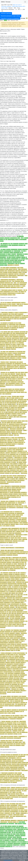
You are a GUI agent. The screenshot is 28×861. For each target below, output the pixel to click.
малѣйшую (25, 233)
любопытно (15, 277)
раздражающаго (4, 335)
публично (7, 212)
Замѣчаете (8, 459)
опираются (5, 176)
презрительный (7, 489)
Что (24, 290)
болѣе (6, 269)
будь (23, 495)
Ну (1, 323)
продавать (12, 372)
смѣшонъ (2, 452)
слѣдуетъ (5, 186)
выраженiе (2, 220)
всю (17, 327)
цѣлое (22, 293)
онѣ (18, 368)
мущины (23, 572)
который (7, 552)
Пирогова (13, 349)
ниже (20, 87)
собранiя (10, 518)
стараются (8, 71)
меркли (10, 439)
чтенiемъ (25, 104)
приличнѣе (25, 249)
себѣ (7, 226)
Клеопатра (9, 284)
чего (22, 398)
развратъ (21, 336)
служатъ (9, 117)
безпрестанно (3, 442)
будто (23, 528)
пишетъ (10, 389)
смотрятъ (11, 139)
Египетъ (18, 383)
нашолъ (23, 302)
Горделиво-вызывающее (6, 460)
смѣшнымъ (13, 452)
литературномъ (16, 209)
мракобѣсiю (18, 157)
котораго (20, 245)
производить (3, 307)
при (25, 111)
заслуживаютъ (4, 246)
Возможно (19, 254)
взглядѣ (4, 457)
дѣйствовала (24, 560)
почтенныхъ (20, 39)
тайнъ (7, 536)
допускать (7, 238)
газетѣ (19, 210)
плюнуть (21, 46)
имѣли (7, 516)
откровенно (9, 131)
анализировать (4, 274)
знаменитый (13, 52)
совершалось (6, 291)
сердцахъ (2, 177)
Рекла (2, 310)
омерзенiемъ (17, 120)
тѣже (18, 365)
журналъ (19, 52)
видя (21, 116)
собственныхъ (20, 480)
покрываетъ (16, 336)
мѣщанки (2, 409)
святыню (21, 145)
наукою (10, 353)
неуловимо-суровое (11, 444)
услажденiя (19, 341)
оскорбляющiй (13, 203)
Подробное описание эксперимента (10, 18)
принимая (10, 442)
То (1, 191)
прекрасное (13, 580)
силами (12, 129)
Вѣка (25, 272)
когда (8, 65)
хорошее (22, 559)
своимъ (8, 430)
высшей (8, 579)
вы (25, 336)
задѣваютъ (20, 176)
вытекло (20, 260)
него (1, 314)
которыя (12, 317)
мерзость (21, 327)
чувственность (13, 335)
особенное (16, 331)
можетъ (17, 265)
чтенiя (9, 359)
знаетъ (17, 68)
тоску (10, 346)
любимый (8, 67)
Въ (16, 50)
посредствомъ (3, 359)
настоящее (3, 55)
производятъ (3, 324)
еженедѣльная (22, 91)
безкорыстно (3, 117)
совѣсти (7, 545)
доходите (25, 404)
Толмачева (17, 100)
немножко (23, 270)
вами (12, 297)
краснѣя (2, 577)
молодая (10, 494)
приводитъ (18, 565)
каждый (2, 169)
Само (2, 228)
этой (16, 210)
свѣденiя (20, 96)
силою (1, 65)
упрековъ (9, 163)
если (24, 251)
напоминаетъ (22, 318)
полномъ (25, 457)
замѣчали (4, 137)
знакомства (3, 353)
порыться (17, 270)
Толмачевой (7, 192)
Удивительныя (10, 366)
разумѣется (10, 228)
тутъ (4, 525)
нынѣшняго (21, 93)
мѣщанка (24, 401)
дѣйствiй (25, 539)
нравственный (21, 356)
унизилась (2, 399)
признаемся (3, 131)
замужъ (14, 378)
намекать (2, 215)
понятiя (16, 366)
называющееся (4, 70)
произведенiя (7, 105)
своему (14, 462)
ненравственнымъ (4, 82)
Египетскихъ (21, 335)
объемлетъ (14, 310)
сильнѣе (23, 185)
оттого (21, 524)
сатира (24, 456)
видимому (5, 111)
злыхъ (1, 81)
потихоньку (4, 318)
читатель (11, 530)
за (9, 79)
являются (19, 465)
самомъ (4, 198)
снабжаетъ (22, 433)
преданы (2, 128)
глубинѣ (9, 149)
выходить (14, 93)
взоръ (1, 489)
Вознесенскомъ (19, 385)
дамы (1, 574)
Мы (1, 126)
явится (11, 585)
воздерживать (20, 161)
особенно (8, 302)
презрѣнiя (23, 492)
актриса (17, 410)
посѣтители (12, 516)
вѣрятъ (2, 140)
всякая (4, 465)
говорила (4, 570)
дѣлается (12, 591)
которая (26, 160)
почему (26, 238)
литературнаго (4, 518)
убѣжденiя (20, 214)
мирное (11, 269)
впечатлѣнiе (6, 305)
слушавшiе (15, 518)
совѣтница (22, 389)
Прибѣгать (10, 182)
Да (17, 462)
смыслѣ (8, 425)
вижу (10, 586)
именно (21, 567)
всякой (6, 140)
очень (7, 126)
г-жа (13, 100)
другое (14, 404)
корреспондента (17, 207)
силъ (4, 81)
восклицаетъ (3, 356)
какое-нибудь (11, 239)
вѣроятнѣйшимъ (10, 547)
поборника (17, 552)
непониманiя (3, 154)
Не (10, 204)
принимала (15, 218)
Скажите (3, 297)
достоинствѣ (11, 146)
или (18, 153)
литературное (11, 270)
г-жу (13, 230)
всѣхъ (10, 310)
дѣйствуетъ (3, 185)
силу (26, 174)
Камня (22, 29)
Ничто (2, 61)
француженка (12, 402)
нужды (1, 230)
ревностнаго (3, 114)
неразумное (17, 166)
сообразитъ (12, 501)
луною (13, 61)
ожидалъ (14, 415)
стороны (8, 249)
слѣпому (13, 180)
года (26, 93)
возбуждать (23, 165)
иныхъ (17, 470)
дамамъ (15, 463)
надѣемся (22, 263)
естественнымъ (8, 541)
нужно (12, 331)
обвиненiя (2, 195)
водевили (23, 577)
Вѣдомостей (3, 209)
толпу (17, 495)
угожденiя (4, 157)
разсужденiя (11, 279)
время (21, 50)
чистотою (20, 119)
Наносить (3, 222)
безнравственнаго (8, 368)
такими (24, 462)
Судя (2, 545)
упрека (6, 568)
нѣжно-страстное (19, 442)
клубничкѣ (2, 349)
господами (3, 463)
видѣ (1, 112)
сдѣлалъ (18, 191)
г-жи (7, 351)
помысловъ (3, 482)
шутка (1, 428)
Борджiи (2, 413)
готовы (16, 128)
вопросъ (11, 53)
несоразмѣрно (10, 185)
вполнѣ (11, 74)
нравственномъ (4, 146)
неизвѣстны (7, 524)
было (16, 65)
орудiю (20, 182)
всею (7, 128)
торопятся (2, 143)
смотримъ (23, 576)
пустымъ (16, 82)
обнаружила (8, 94)
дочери (5, 46)
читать (7, 463)
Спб (23, 207)
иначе (10, 521)
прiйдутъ (9, 365)
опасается (2, 363)
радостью (2, 344)
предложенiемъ (16, 486)
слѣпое (12, 166)
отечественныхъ (4, 42)
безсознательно (8, 262)
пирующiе (8, 339)
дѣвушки (8, 377)
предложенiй (6, 317)
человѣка (17, 146)
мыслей (23, 326)
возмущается (3, 341)
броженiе (13, 327)
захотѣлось (24, 269)
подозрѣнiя (18, 132)
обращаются (3, 182)
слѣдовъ (18, 531)
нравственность (17, 126)
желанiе (2, 270)
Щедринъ (20, 451)
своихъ (15, 480)
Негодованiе (4, 49)
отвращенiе (12, 169)
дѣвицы (6, 574)
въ (7, 31)
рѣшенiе (2, 57)
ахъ (19, 439)
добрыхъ (2, 120)
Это (2, 572)
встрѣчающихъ (4, 122)
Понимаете (21, 399)
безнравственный (12, 73)
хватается (8, 344)
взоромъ (24, 494)
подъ (10, 61)
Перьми (15, 99)
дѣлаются (16, 317)
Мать (2, 46)
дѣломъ (21, 186)
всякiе (12, 465)
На (7, 257)
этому (16, 182)
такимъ (11, 120)
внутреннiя (22, 274)
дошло (1, 99)
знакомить (7, 358)
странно (11, 572)
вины (18, 238)
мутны (19, 537)
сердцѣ (6, 123)
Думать (14, 231)
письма (20, 432)
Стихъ (2, 486)
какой (3, 194)
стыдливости (3, 107)
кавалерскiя (14, 214)
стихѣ (17, 506)
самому (13, 479)
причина (21, 160)
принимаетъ (3, 79)
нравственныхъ (8, 153)
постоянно (2, 71)
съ (24, 49)
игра (13, 533)
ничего (14, 290)
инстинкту (18, 180)
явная (10, 533)
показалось (5, 277)
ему (18, 318)
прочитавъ (11, 513)
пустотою (24, 346)
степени (7, 194)
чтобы (4, 333)
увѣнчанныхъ (10, 40)
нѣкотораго (3, 97)
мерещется (12, 380)
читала (22, 100)
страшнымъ (3, 179)
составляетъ (8, 145)
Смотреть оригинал (6, 13)
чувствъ (24, 341)
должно (2, 440)
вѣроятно (24, 519)
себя (18, 346)
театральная (6, 511)
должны (12, 174)
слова (20, 231)
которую (25, 338)
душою (11, 128)
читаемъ (10, 574)
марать (20, 222)
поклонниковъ (3, 491)
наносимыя (12, 151)
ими (1, 123)
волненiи (2, 459)
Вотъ (9, 415)
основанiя (24, 204)
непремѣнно (3, 365)
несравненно (15, 87)
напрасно (17, 467)
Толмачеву (17, 230)
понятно (26, 524)
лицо (8, 172)
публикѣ (18, 71)
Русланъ (23, 37)
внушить (14, 71)
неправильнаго (15, 206)
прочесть (2, 580)
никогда (17, 131)
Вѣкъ (5, 33)
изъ (5, 40)
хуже (1, 375)
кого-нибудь (8, 183)
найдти (8, 333)
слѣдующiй (7, 486)
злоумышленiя (14, 258)
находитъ (4, 293)
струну (13, 176)
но (27, 168)
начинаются (3, 281)
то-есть (20, 77)
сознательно (3, 562)
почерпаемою (7, 224)
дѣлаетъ (9, 432)
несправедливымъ (4, 188)
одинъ (2, 40)
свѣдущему (3, 58)
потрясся (17, 511)
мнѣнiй (18, 29)
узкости (2, 153)
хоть (11, 333)
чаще (16, 185)
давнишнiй (19, 53)
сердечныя (11, 274)
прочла (22, 281)
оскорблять (17, 234)
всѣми (8, 129)
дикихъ (2, 262)
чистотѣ (4, 149)
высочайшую (15, 145)
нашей (10, 91)
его (6, 52)
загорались (3, 439)
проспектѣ (2, 386)
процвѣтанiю (3, 129)
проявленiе (18, 79)
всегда (22, 183)
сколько (10, 294)
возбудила (7, 39)
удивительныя (20, 513)
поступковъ (3, 156)
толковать (24, 217)
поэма (19, 37)
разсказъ (23, 501)
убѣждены (5, 243)
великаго (9, 582)
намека (10, 542)
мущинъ (7, 470)
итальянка (21, 402)
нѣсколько (13, 29)
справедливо (15, 375)
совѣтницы (3, 410)
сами (4, 126)
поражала (2, 148)
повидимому (14, 249)
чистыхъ (15, 539)
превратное (22, 324)
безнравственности (5, 96)
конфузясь (17, 574)
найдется (2, 470)
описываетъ (23, 452)
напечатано (7, 210)
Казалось (2, 53)
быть (15, 194)
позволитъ (2, 226)
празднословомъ (23, 82)
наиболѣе (24, 65)
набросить (13, 233)
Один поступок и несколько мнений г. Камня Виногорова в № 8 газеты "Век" (13, 6)
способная (17, 165)
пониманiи (15, 168)
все (18, 114)
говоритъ (20, 290)
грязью (2, 224)
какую (22, 174)
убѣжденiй (16, 149)
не (6, 50)
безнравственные (4, 576)
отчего (10, 231)
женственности (24, 552)
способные (15, 471)
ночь (9, 300)
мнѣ (3, 524)
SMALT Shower (5, 2)
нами (1, 585)
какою (13, 142)
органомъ (2, 52)
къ (22, 169)
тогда (20, 149)
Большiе (3, 437)
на (12, 46)
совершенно (13, 382)
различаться (7, 168)
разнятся (21, 74)
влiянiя (24, 84)
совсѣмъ (9, 404)
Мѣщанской (9, 385)
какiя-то (9, 214)
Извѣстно (3, 36)
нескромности (23, 585)
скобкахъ (10, 435)
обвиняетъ (21, 479)
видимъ (15, 156)
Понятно (3, 362)
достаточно (15, 55)
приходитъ (9, 564)
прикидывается (15, 528)
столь (15, 53)
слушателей (20, 215)
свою (7, 346)
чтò (21, 143)
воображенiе (3, 507)
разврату (19, 140)
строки (2, 515)
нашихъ (6, 354)
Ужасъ (6, 336)
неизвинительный (4, 203)
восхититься (8, 119)
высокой (17, 117)
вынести (22, 368)
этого (10, 160)
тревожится (3, 468)
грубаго (23, 153)
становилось (15, 135)
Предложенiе (3, 315)
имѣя (12, 204)
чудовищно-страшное (14, 424)
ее (23, 42)
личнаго (15, 475)
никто (9, 226)
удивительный (14, 356)
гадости (10, 140)
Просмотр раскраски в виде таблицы (10, 15)
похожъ (9, 449)
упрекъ (17, 172)
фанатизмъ (3, 166)
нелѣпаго (11, 154)
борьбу (21, 338)
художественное (21, 580)
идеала (20, 122)
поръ (4, 50)
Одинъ (2, 29)
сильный (2, 473)
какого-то (19, 456)
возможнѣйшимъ (19, 547)
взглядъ (2, 108)
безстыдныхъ (13, 553)
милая (24, 427)
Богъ (13, 68)
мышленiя (6, 260)
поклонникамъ (12, 217)
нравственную (15, 338)
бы (5, 53)
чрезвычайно (3, 449)
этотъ (18, 287)
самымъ (2, 541)
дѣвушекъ (10, 354)
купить (2, 286)
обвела (2, 495)
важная (17, 160)
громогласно (16, 284)
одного (14, 341)
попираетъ (14, 413)
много (10, 475)
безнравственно (11, 409)
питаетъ (6, 169)
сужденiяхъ (3, 477)
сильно (2, 251)
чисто (5, 270)
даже (23, 132)
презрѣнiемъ (16, 137)
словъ (11, 207)
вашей (10, 406)
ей (6, 116)
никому (2, 265)
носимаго (25, 122)
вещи (7, 108)
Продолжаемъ (10, 482)
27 (6, 99)
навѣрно (8, 497)
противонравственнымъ (11, 77)
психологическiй (19, 550)
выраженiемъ (17, 492)
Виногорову (4, 380)
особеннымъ (20, 382)
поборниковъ (24, 148)
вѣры (17, 559)
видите (22, 291)
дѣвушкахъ (22, 366)
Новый (2, 91)
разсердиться (3, 255)
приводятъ (7, 327)
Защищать (23, 230)
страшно (21, 135)
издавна (14, 36)
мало (24, 57)
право (16, 239)
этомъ (20, 73)
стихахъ (13, 304)
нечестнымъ (13, 188)
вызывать (24, 182)
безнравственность (14, 49)
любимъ (11, 126)
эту (14, 46)
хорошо (9, 440)
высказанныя (7, 567)
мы (23, 126)
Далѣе (24, 430)
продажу (8, 320)
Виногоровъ (12, 191)
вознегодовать (8, 251)
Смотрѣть (9, 236)
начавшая (8, 93)
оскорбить (8, 143)
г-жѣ (3, 192)
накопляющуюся (4, 329)
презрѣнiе (18, 169)
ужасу (16, 312)
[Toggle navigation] (25, 2)
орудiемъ (8, 179)
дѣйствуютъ (17, 179)
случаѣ (2, 241)
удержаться (3, 132)
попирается (14, 105)
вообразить (7, 539)
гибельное (12, 79)
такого (2, 105)
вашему (6, 407)
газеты (2, 33)
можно (2, 168)
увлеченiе (23, 166)
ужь (21, 586)
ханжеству (10, 157)
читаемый (2, 67)
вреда (5, 265)
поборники (22, 137)
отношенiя (14, 215)
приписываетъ (16, 425)
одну (12, 286)
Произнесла (4, 421)
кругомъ (19, 489)
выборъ (11, 568)
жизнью (15, 353)
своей (11, 545)
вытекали (20, 151)
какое (1, 305)
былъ (8, 52)
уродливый (3, 257)
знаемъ (8, 422)
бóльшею (22, 63)
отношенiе (2, 516)
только (5, 76)
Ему (7, 383)
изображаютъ (8, 456)
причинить (10, 265)
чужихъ (26, 154)
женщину (10, 457)
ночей (17, 286)
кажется (8, 161)
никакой (26, 228)
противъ (2, 183)
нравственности (16, 112)
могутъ (11, 194)
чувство (23, 105)
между (25, 74)
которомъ (4, 284)
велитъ (9, 46)
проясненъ (21, 55)
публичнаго (3, 555)
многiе (9, 36)
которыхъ (10, 451)
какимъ (10, 137)
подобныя (8, 222)
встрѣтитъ (21, 243)
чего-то (14, 342)
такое (22, 68)
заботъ (8, 112)
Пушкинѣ (11, 63)
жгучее (2, 444)
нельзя (10, 111)
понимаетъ (19, 422)
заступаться (7, 230)
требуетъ (6, 342)
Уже (16, 37)
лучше (19, 192)
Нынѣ (2, 63)
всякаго (9, 258)
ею (11, 567)
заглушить (2, 346)
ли (23, 254)
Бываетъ (18, 374)
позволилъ (19, 428)
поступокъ (7, 29)
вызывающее (22, 218)
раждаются (5, 314)
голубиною (14, 119)
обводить (2, 522)
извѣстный (18, 487)
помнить (17, 174)
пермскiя (12, 524)
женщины (15, 555)
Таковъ (2, 550)
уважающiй (15, 226)
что (7, 36)
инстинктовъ (3, 263)
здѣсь (9, 528)
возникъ (16, 63)
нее (18, 233)
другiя (16, 314)
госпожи (25, 215)
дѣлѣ (8, 198)
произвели (14, 305)
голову (15, 365)
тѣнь (6, 234)
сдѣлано (23, 257)
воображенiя (10, 534)
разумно (9, 562)
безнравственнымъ (5, 37)
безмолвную (13, 495)
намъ (4, 161)
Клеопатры (18, 217)
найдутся (9, 471)
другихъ (14, 143)
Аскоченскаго (23, 70)
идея (13, 165)
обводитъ (14, 489)
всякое (19, 105)
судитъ (2, 479)
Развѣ (18, 304)
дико (21, 579)
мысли (26, 365)
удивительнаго (12, 275)
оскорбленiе (15, 122)
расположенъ (23, 312)
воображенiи (13, 329)
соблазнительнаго (16, 302)
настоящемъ (23, 239)
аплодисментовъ (4, 498)
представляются (4, 537)
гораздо (20, 249)
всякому (17, 57)
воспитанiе (20, 351)
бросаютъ (2, 172)
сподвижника (3, 418)
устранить (14, 114)
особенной (16, 585)
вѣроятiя (13, 374)
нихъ (11, 336)
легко (23, 139)
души (9, 142)
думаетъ (20, 347)
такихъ (4, 112)
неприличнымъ (11, 293)
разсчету (20, 378)
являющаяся (23, 410)
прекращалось (11, 50)
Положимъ (3, 448)
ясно (14, 57)
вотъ (24, 102)
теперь (8, 57)
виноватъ (4, 323)
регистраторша (15, 401)
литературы (15, 91)
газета (1, 93)
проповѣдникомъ (19, 198)
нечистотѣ (10, 480)
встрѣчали (9, 134)
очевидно (21, 85)
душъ (6, 120)
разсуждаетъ (3, 530)
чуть (1, 593)
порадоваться (16, 116)
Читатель (3, 501)
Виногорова (3, 31)
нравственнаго (18, 84)
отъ (7, 132)
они (26, 139)
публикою (14, 67)
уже (11, 55)
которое (13, 257)
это (6, 239)
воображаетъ (18, 363)
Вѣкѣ (17, 97)
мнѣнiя (1, 567)
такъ (17, 362)
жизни (9, 286)
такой (17, 255)
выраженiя (23, 454)
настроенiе (22, 331)
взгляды (24, 459)
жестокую (8, 338)
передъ (6, 390)
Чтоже (1, 368)
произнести (14, 287)
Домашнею (11, 70)
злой (1, 494)
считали (18, 36)
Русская (3, 389)
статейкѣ (5, 272)
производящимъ (5, 84)
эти (16, 513)
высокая (11, 399)
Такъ (7, 85)
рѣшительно (3, 231)
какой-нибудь (20, 407)
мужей (25, 39)
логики (22, 531)
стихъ (21, 287)
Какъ (9, 116)
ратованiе (19, 134)
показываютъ (11, 383)
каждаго (2, 145)
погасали (15, 439)
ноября (9, 99)
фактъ (26, 582)
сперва (11, 252)
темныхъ (24, 79)
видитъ (15, 530)
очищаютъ (15, 326)
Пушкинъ (25, 71)
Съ (1, 249)
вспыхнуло (6, 252)
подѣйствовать (11, 503)
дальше (10, 290)
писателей (11, 42)
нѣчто (10, 68)
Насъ (22, 146)
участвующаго (10, 97)
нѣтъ (24, 530)
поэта (13, 582)
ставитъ (2, 87)
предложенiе (9, 392)
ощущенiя (20, 314)
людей (17, 139)
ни (13, 65)
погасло (14, 254)
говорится (2, 591)
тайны (17, 524)
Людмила (2, 39)
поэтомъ (12, 37)
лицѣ (5, 104)
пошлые (12, 577)
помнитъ (26, 304)
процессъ (2, 552)
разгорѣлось (20, 507)
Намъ (10, 135)
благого (12, 84)
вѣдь (22, 374)
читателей (2, 85)
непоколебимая (9, 148)
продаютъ (13, 377)
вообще (23, 258)
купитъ (15, 297)
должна (12, 161)
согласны (15, 74)
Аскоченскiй (18, 76)
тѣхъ (1, 50)
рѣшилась (2, 287)
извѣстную (3, 320)
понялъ (2, 462)
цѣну (6, 378)
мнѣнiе (24, 94)
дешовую (2, 378)
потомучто (5, 375)
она (15, 94)
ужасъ (6, 310)
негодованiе (14, 39)
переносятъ (3, 339)
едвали (2, 471)
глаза (6, 437)
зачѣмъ (14, 521)
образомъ (2, 383)
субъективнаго (21, 475)
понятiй (15, 153)
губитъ (1, 354)
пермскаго (18, 516)
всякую (19, 203)
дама (24, 286)
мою (12, 300)
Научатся (3, 372)
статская (16, 389)
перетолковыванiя (18, 154)
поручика (8, 349)
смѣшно (17, 579)
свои (16, 372)
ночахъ (2, 336)
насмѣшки (5, 494)
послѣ (14, 567)
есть (1, 73)
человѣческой (3, 142)
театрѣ (2, 497)
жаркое (14, 134)
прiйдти (15, 111)
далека (17, 562)
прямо (16, 260)
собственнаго (7, 206)
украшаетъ (15, 272)
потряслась (14, 497)
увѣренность (17, 148)
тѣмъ (21, 129)
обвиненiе (21, 236)
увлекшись (3, 430)
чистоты (6, 559)
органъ (6, 91)
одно (24, 315)
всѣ (18, 572)
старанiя (9, 114)
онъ (22, 210)
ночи (20, 102)
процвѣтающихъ (17, 262)
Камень (7, 191)
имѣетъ (2, 239)
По (1, 111)
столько (19, 293)
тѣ (21, 171)
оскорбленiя (3, 151)
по (16, 378)
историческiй (3, 583)
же (15, 81)
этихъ (24, 119)
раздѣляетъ (19, 94)
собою (1, 76)
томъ (10, 76)
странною (21, 342)
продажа (9, 318)
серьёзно (14, 236)
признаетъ (18, 81)
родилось (2, 269)
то (12, 65)
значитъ (2, 238)
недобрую (2, 234)
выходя (10, 378)
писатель (5, 73)
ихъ (12, 149)
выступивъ (12, 198)
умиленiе (21, 111)
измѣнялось (21, 440)
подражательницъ (12, 583)
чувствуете (3, 338)
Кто (22, 238)
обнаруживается (12, 107)
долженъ (2, 503)
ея (26, 128)
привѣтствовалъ (18, 42)
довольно (8, 504)
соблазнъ (7, 473)
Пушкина (23, 36)
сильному (2, 180)
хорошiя (22, 365)
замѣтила (21, 375)
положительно (21, 353)
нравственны (19, 194)
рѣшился (2, 212)
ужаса (1, 134)
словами (21, 477)
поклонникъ (3, 506)
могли (22, 131)
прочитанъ (14, 491)
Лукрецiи (24, 412)
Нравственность (4, 165)
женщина (15, 494)
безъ (5, 258)
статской (19, 409)
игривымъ (12, 430)
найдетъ (11, 416)
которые (24, 171)
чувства (16, 274)
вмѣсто (8, 267)
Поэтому (18, 171)
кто (6, 297)
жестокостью (19, 142)
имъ (25, 363)
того (1, 333)
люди (26, 116)
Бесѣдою (16, 70)
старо (7, 61)
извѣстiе (9, 209)
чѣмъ (5, 65)
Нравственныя (4, 279)
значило (10, 234)
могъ (23, 541)
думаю (19, 415)
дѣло (9, 257)
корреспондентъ (13, 448)
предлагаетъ (23, 284)
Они (11, 177)
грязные (22, 574)
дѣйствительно (4, 492)
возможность (13, 238)
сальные (6, 577)
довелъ (12, 552)
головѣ (21, 224)
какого (13, 473)
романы (18, 576)
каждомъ (19, 591)
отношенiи (24, 191)
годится (13, 407)
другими (16, 477)
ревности (14, 406)
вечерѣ (10, 100)
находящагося (10, 506)
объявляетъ (18, 104)
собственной (16, 224)
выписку (13, 432)
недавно (2, 94)
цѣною (5, 286)
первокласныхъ (18, 40)
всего (7, 160)
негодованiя (13, 267)
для (23, 143)
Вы (19, 291)
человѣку (8, 58)
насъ (1, 252)
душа (20, 339)
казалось (17, 186)
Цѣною (2, 300)
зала (5, 497)
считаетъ (24, 76)
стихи (13, 294)
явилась (2, 390)
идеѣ (26, 117)
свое (18, 50)
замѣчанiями (3, 435)
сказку (17, 46)
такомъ (3, 425)
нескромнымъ (3, 588)
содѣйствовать (22, 128)
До (16, 96)
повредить (2, 116)
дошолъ (17, 473)
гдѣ (10, 281)
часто (16, 151)
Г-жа (13, 281)
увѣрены (10, 468)
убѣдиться (7, 560)
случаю (2, 568)
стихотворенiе (3, 102)
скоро (8, 254)
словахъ (4, 531)
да (12, 385)
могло (22, 114)
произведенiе (3, 582)
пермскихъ (3, 536)
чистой (23, 117)
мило (14, 422)
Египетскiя (15, 102)
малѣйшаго (18, 204)
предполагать (18, 212)
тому (24, 169)
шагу (23, 591)
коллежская (8, 401)
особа (15, 399)
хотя (21, 57)
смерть (19, 344)
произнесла (3, 392)
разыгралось (12, 507)
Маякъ (23, 52)
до (0, 194)
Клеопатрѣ (19, 583)
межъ (9, 297)
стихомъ (2, 44)
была (3, 401)
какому (23, 179)
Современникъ (4, 68)
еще (10, 87)
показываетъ (24, 192)
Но (12, 58)
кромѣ (4, 160)
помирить (14, 346)
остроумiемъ (19, 430)
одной (1, 467)
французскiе (12, 576)
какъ (20, 139)
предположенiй (21, 553)
